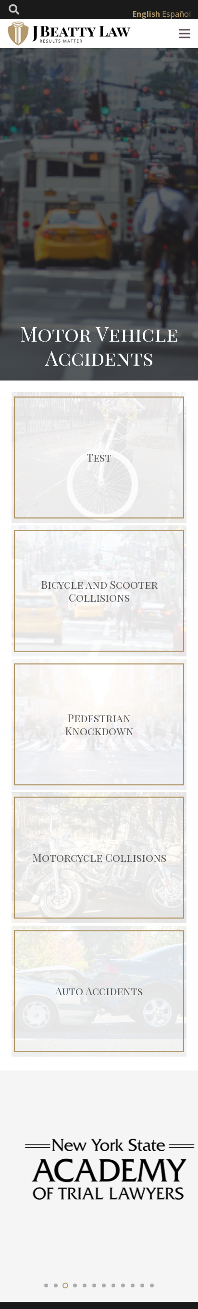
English (146, 14)
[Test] (99, 457)
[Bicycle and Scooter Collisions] (99, 590)
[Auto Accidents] (99, 991)
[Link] (70, 34)
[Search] (13, 9)
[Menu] (185, 34)
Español (176, 14)
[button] (46, 1285)
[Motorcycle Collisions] (99, 857)
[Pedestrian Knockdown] (99, 724)
